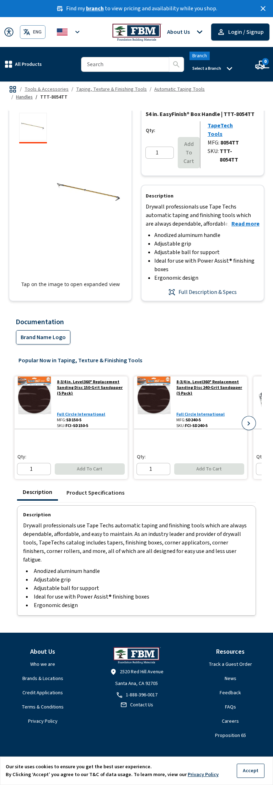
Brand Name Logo (43, 337)
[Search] (176, 64)
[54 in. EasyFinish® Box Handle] (33, 128)
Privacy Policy (43, 721)
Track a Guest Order (230, 664)
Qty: (150, 130)
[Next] (249, 423)
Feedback (230, 692)
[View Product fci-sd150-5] (34, 402)
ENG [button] (37, 32)
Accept (250, 770)
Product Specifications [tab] (95, 493)
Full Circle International (81, 414)
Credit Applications (42, 692)
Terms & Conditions (43, 707)
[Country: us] (69, 32)
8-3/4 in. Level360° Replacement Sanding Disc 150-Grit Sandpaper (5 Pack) (90, 387)
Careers (230, 721)
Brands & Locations (42, 678)
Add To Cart (188, 152)
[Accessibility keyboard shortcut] (9, 32)
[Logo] (136, 32)
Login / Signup (246, 32)
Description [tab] (37, 492)
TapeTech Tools (220, 130)
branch (95, 8)
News (230, 678)
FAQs (230, 707)
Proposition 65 (230, 735)
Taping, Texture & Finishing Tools (111, 89)
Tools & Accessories (47, 89)
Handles (24, 97)
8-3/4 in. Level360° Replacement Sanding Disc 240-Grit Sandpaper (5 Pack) (209, 387)
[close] (263, 8)
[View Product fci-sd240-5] (153, 402)
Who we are (42, 664)
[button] (23, 64)
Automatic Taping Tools (179, 89)
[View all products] (13, 89)
